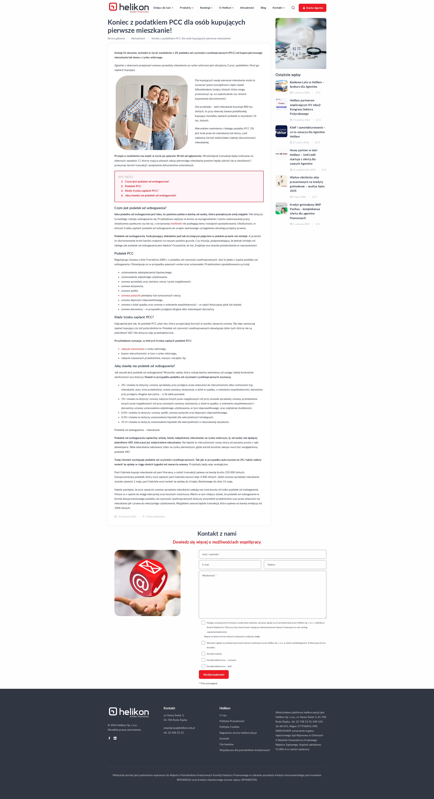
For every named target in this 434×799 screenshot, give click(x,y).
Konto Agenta (314, 7)
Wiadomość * (209, 575)
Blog (263, 7)
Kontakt (277, 7)
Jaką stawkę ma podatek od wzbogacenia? (150, 195)
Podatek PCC (133, 186)
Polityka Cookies (229, 726)
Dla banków (227, 744)
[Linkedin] (115, 738)
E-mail (205, 564)
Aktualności (247, 7)
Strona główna (116, 38)
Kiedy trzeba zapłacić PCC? (142, 190)
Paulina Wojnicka (155, 516)
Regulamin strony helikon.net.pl (238, 732)
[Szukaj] (293, 8)
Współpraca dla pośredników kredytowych (245, 750)
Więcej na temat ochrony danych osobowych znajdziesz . (232, 636)
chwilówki (176, 223)
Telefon (271, 564)
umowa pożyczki (131, 295)
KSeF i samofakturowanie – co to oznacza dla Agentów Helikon (307, 132)
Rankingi (205, 7)
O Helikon (225, 7)
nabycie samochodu (132, 348)
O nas (223, 715)
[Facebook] (109, 738)
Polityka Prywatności (232, 721)
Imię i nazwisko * (211, 554)
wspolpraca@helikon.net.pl (179, 727)
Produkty (185, 7)
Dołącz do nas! (162, 7)
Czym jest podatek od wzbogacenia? (147, 181)
